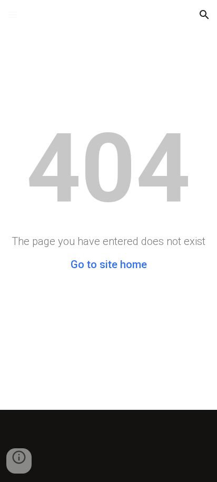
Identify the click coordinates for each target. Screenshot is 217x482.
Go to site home (109, 264)
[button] (12, 14)
